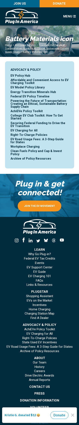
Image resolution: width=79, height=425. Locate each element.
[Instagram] (17, 241)
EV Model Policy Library (28, 87)
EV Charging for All (24, 130)
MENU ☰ (69, 16)
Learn (39, 249)
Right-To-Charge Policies (29, 134)
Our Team (39, 362)
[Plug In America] (31, 16)
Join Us (19, 3)
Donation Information (39, 400)
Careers (39, 371)
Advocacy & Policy (25, 44)
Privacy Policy (34, 420)
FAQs (39, 280)
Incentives (39, 305)
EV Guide (39, 271)
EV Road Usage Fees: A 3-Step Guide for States (37, 141)
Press (39, 393)
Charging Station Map (39, 313)
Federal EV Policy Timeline (30, 96)
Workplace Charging (25, 146)
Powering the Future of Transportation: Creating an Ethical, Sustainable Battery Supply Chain (37, 48)
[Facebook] (24, 241)
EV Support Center (39, 267)
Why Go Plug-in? (39, 254)
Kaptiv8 (44, 422)
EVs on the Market (39, 300)
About (39, 358)
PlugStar (39, 291)
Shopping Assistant (39, 296)
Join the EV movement (39, 206)
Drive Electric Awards (39, 375)
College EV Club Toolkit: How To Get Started (37, 117)
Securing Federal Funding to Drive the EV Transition (38, 124)
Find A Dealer (40, 318)
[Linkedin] (30, 241)
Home (8, 44)
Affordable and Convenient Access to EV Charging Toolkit (39, 81)
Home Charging (39, 309)
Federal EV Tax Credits (39, 258)
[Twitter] (38, 241)
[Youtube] (61, 241)
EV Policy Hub (20, 75)
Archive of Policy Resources (31, 158)
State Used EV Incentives (39, 342)
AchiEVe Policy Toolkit (27, 111)
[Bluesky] (46, 241)
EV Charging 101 (39, 276)
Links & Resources (39, 284)
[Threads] (54, 241)
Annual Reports (39, 380)
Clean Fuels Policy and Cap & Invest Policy (36, 152)
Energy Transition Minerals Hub (33, 92)
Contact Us (39, 386)
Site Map (47, 420)
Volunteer (39, 407)
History (39, 367)
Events (39, 263)
